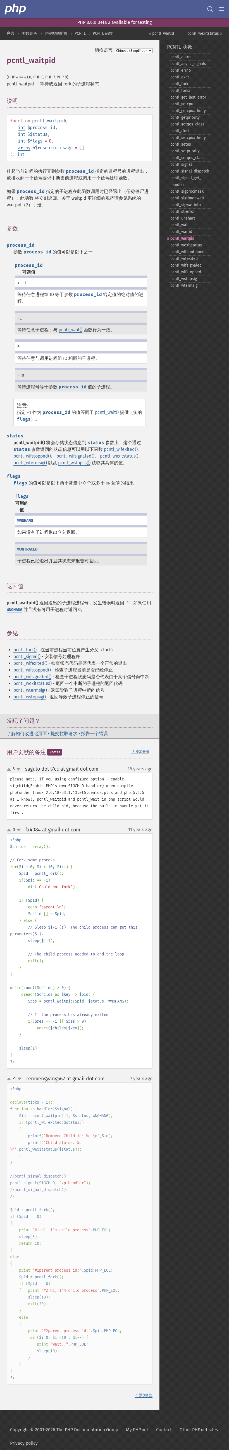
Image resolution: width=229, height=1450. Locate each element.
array (24, 147)
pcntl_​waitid (181, 231)
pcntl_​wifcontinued (187, 252)
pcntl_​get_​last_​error (188, 97)
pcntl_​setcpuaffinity (188, 137)
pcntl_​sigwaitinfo (185, 204)
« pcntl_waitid (161, 33)
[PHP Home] (15, 9)
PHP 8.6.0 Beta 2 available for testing (114, 22)
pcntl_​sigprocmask (187, 191)
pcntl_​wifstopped (185, 272)
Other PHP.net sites (199, 1429)
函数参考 (29, 33)
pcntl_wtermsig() (30, 462)
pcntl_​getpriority (185, 117)
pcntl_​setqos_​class (187, 157)
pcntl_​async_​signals (188, 63)
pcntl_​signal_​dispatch (189, 171)
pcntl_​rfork (180, 131)
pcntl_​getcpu (181, 104)
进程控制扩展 (56, 33)
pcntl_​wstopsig (183, 278)
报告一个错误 (94, 733)
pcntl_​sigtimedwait (187, 198)
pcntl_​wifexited (184, 258)
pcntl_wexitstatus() (119, 456)
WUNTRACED (27, 549)
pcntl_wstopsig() (74, 462)
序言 (11, 33)
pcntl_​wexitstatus (186, 245)
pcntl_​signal (181, 164)
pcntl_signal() (26, 656)
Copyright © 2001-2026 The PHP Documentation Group (64, 1429)
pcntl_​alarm (181, 57)
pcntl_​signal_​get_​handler (185, 181)
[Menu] (221, 9)
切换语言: (104, 50)
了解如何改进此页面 (27, 733)
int (21, 127)
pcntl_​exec (180, 77)
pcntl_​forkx (180, 90)
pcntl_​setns (180, 144)
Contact (164, 1429)
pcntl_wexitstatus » (204, 33)
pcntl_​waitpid (182, 238)
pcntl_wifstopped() (32, 456)
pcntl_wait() (70, 329)
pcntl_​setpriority (185, 151)
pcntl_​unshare (183, 218)
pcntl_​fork (179, 83)
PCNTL (80, 33)
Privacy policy (24, 1443)
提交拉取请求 (64, 733)
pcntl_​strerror (182, 211)
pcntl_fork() (25, 649)
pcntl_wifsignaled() (75, 456)
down (18, 769)
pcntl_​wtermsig (183, 285)
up (10, 769)
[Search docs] (210, 9)
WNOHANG (25, 520)
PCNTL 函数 (103, 33)
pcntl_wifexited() (121, 449)
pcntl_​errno (180, 70)
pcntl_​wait (179, 225)
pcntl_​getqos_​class (187, 124)
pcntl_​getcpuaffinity (188, 110)
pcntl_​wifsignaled (186, 265)
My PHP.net (137, 1429)
